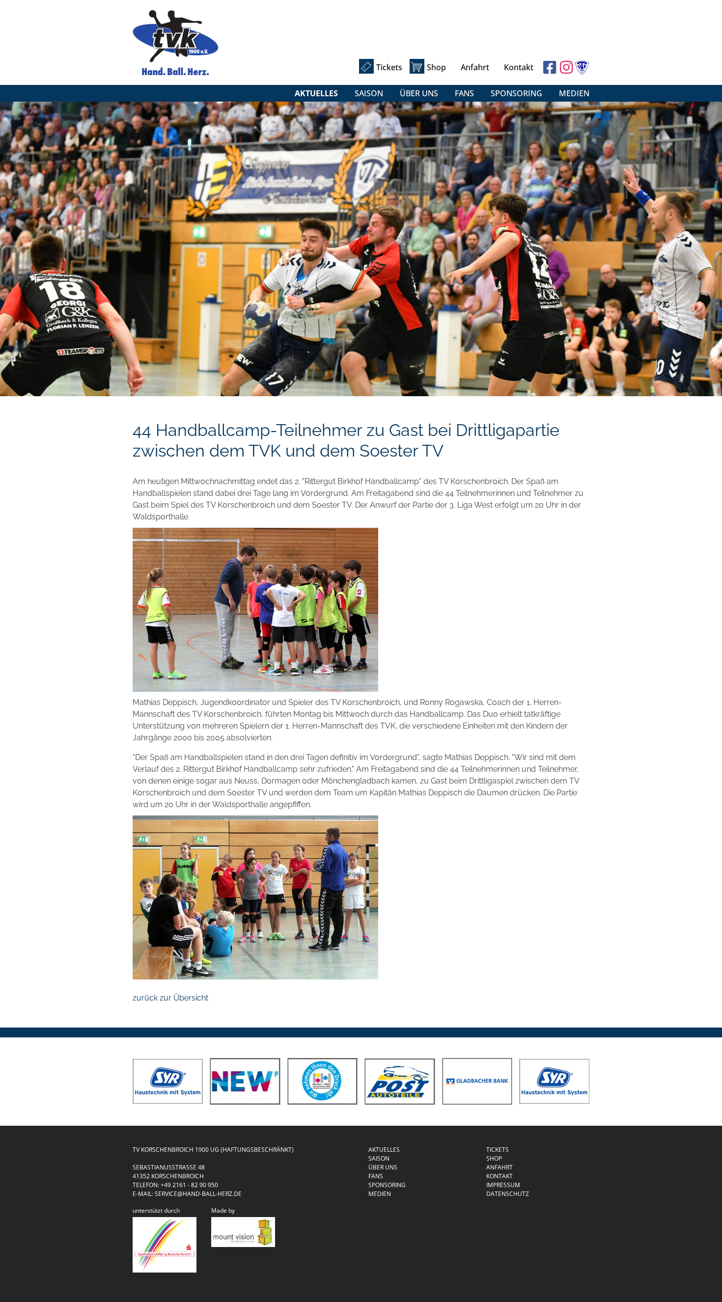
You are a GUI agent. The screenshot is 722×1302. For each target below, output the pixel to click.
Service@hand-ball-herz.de (198, 1194)
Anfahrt (475, 67)
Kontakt (518, 67)
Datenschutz (507, 1194)
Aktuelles (316, 93)
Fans (464, 93)
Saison (369, 93)
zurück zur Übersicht (170, 998)
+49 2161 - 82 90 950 (189, 1185)
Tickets (389, 67)
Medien (574, 93)
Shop (436, 67)
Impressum (503, 1185)
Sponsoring (516, 93)
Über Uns (419, 93)
